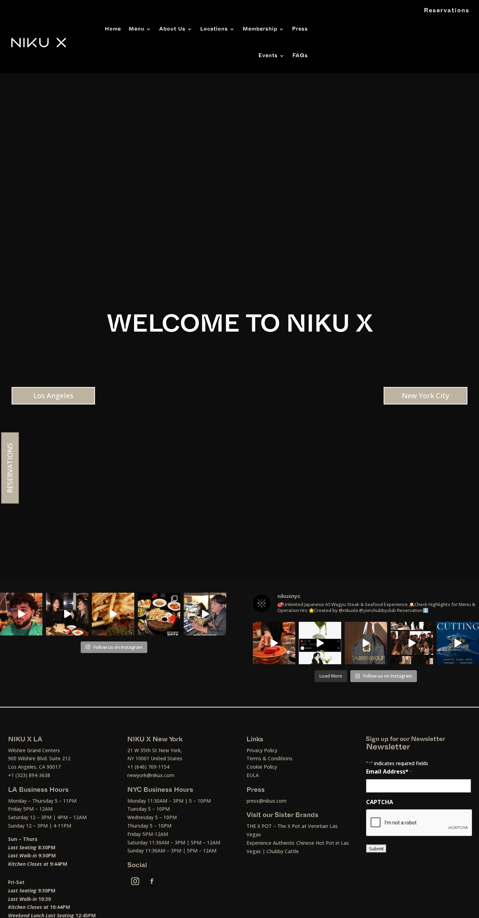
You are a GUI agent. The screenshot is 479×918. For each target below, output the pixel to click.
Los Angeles (53, 395)
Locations (214, 29)
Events (268, 55)
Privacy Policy (262, 750)
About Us (172, 29)
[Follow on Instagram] (135, 881)
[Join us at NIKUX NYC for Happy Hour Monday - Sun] (320, 643)
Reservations (447, 10)
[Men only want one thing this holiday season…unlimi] (205, 614)
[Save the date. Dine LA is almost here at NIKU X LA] (113, 614)
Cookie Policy (262, 766)
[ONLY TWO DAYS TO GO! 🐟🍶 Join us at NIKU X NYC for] (412, 643)
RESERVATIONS (10, 468)
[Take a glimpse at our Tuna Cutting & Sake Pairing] (274, 643)
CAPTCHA (379, 802)
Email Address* (389, 771)
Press (300, 29)
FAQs (300, 55)
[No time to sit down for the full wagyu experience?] (366, 643)
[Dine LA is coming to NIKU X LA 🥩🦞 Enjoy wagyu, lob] (67, 614)
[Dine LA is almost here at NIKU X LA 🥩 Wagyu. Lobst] (159, 614)
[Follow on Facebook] (151, 881)
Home (113, 29)
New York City (425, 395)
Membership (260, 29)
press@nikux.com (266, 800)
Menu (136, 29)
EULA (253, 775)
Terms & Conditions (269, 758)
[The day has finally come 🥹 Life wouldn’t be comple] (21, 614)
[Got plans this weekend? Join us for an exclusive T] (458, 643)
